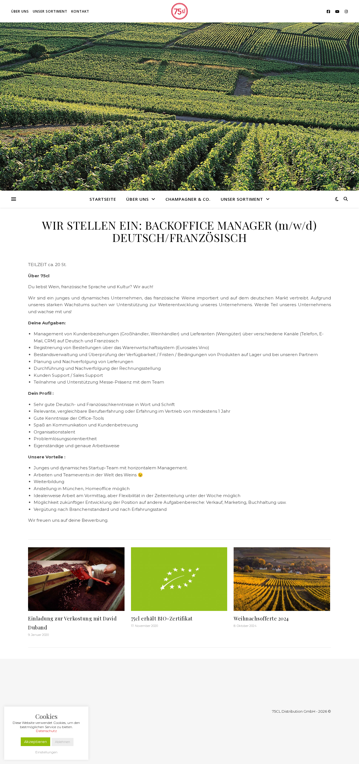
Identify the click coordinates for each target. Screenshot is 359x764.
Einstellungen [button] (46, 752)
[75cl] (179, 11)
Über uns (20, 11)
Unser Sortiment (50, 11)
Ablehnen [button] (62, 742)
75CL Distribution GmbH (293, 711)
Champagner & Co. (188, 199)
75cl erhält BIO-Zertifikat (162, 618)
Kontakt (80, 11)
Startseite (102, 199)
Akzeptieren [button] (35, 741)
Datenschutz (46, 731)
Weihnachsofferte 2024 (261, 618)
